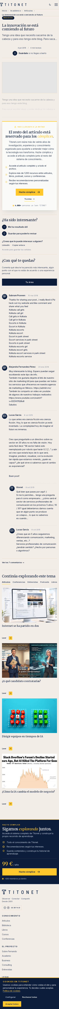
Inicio (4, 10)
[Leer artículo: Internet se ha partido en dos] (29, 605)
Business (6, 960)
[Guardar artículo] (15, 53)
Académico (15, 10)
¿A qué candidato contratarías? (21, 681)
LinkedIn (6, 245)
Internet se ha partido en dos (20, 625)
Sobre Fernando (9, 951)
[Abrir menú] (56, 4)
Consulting (7, 965)
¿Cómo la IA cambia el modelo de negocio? (28, 791)
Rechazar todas (29, 997)
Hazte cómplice (27, 192)
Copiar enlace (18, 245)
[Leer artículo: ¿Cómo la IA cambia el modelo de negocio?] (29, 771)
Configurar (10, 997)
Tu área (28, 199)
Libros (5, 930)
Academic (6, 956)
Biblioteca (6, 925)
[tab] (6, 582)
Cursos (5, 934)
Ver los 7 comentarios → (13, 562)
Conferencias (8, 939)
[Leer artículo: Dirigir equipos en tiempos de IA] (29, 715)
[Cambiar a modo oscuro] (50, 4)
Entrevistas (7, 969)
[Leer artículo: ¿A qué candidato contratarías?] (29, 660)
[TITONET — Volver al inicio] (14, 5)
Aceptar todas (12, 1004)
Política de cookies (11, 991)
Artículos (28, 10)
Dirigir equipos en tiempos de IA (22, 736)
